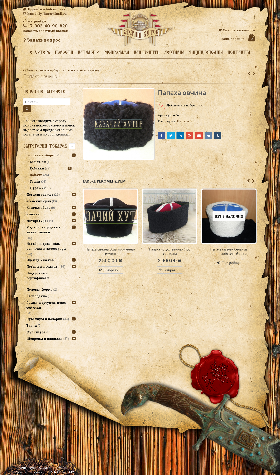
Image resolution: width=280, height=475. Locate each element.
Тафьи (35, 181)
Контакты (239, 52)
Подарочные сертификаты (37, 275)
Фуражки (38, 188)
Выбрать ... (112, 270)
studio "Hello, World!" (57, 472)
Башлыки (38, 162)
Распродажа (116, 52)
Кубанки (37, 168)
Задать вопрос (43, 40)
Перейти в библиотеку (46, 9)
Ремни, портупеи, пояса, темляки (46, 305)
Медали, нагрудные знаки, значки (43, 229)
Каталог (86, 52)
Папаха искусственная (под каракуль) (110, 251)
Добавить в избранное (185, 105)
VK (208, 135)
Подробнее (172, 263)
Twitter (171, 135)
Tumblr (218, 135)
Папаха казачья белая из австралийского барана (169, 251)
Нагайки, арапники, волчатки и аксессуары (46, 246)
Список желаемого (239, 30)
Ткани (31, 325)
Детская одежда (39, 194)
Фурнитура (36, 332)
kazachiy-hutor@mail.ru (47, 14)
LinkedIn (180, 135)
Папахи (70, 70)
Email (199, 135)
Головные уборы (49, 70)
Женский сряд (38, 201)
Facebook (161, 135)
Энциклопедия (206, 52)
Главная (28, 70)
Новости (64, 52)
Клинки (33, 214)
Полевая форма (39, 289)
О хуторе (40, 52)
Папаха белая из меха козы (228, 249)
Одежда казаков (40, 260)
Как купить (146, 52)
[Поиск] (27, 108)
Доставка (174, 52)
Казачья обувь (38, 208)
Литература (36, 221)
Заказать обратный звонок (45, 31)
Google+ (189, 135)
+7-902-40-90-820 (47, 26)
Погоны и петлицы (42, 267)
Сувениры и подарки (44, 319)
